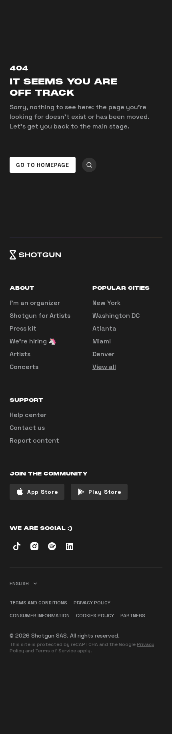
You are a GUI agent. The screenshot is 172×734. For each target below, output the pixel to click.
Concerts (24, 367)
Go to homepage (42, 164)
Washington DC (116, 315)
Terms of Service (55, 651)
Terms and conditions (38, 603)
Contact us (27, 427)
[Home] (86, 255)
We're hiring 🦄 (33, 341)
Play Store (104, 491)
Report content (34, 440)
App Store (42, 491)
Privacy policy (92, 603)
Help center (28, 415)
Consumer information (40, 615)
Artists (20, 354)
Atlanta (104, 328)
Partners (132, 615)
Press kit (23, 328)
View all (104, 367)
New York (106, 303)
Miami (101, 341)
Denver (103, 354)
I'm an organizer (35, 303)
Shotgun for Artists (40, 315)
